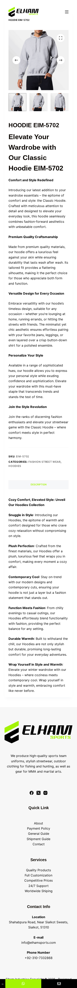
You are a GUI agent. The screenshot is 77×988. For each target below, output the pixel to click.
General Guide (38, 834)
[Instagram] (45, 793)
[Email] (59, 983)
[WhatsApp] (23, 983)
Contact (39, 844)
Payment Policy (38, 828)
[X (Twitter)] (38, 793)
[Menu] (67, 12)
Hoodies (14, 465)
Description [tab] (39, 484)
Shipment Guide (38, 839)
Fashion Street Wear (44, 461)
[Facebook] (32, 793)
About (38, 823)
